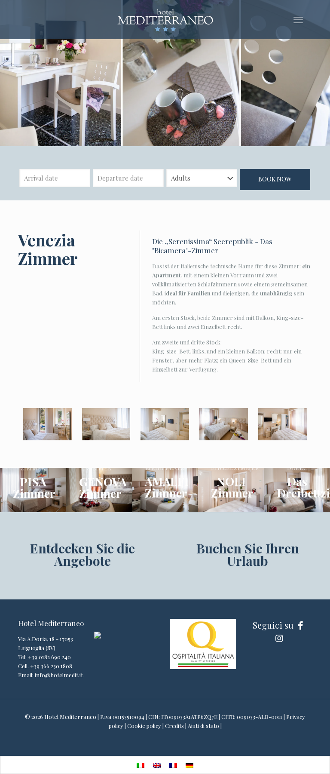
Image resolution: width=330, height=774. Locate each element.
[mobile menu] (298, 19)
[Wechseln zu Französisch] (173, 765)
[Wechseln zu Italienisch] (140, 765)
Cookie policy (144, 725)
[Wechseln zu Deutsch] (189, 765)
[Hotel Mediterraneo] (165, 19)
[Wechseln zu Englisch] (157, 765)
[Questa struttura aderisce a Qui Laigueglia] (97, 636)
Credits (174, 725)
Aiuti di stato (203, 725)
